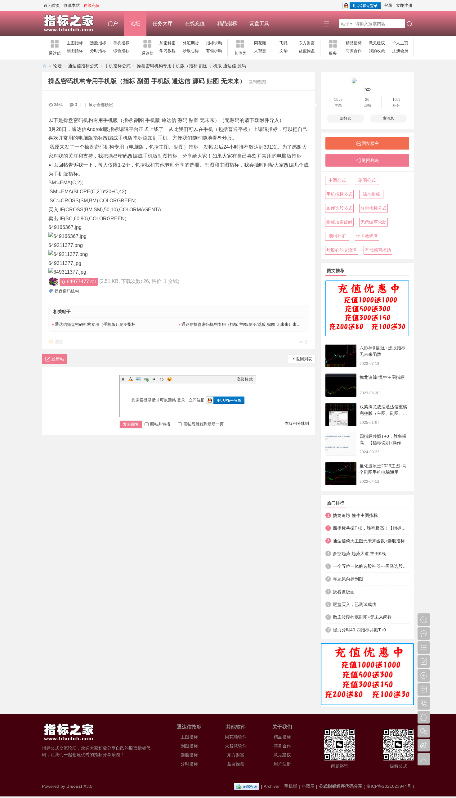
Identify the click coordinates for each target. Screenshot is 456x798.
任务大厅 (162, 23)
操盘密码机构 (67, 291)
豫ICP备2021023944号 (388, 786)
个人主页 (400, 43)
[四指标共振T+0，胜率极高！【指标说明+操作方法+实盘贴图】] (340, 444)
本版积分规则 (297, 423)
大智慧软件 (236, 745)
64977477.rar (81, 281)
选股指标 (98, 43)
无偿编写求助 (373, 222)
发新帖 (57, 358)
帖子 (345, 23)
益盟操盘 (307, 50)
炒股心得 (191, 50)
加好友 (345, 118)
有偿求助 (214, 50)
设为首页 (52, 5)
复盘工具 (259, 23)
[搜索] (409, 24)
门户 (113, 23)
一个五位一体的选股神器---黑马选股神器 (371, 566)
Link (146, 379)
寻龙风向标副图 (348, 578)
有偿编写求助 (378, 250)
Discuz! (74, 786)
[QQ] (246, 786)
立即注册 (404, 5)
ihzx (367, 89)
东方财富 (307, 43)
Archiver (272, 786)
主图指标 (75, 43)
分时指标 (98, 50)
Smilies (169, 379)
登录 (388, 5)
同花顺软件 (236, 736)
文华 (283, 50)
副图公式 (367, 180)
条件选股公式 (339, 208)
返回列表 (304, 358)
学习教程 (167, 50)
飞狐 (283, 43)
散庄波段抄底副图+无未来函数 (362, 617)
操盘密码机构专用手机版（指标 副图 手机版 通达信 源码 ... (194, 65)
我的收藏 (377, 50)
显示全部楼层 (101, 104)
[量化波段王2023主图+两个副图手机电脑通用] (340, 473)
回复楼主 (370, 143)
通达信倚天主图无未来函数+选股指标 (369, 540)
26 (367, 99)
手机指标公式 (118, 65)
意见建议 (377, 43)
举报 (303, 342)
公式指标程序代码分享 (340, 786)
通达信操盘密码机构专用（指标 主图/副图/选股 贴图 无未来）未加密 (243, 324)
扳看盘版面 (344, 591)
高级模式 (245, 379)
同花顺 (260, 43)
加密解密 (167, 43)
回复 (59, 342)
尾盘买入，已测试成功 (354, 604)
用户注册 (282, 763)
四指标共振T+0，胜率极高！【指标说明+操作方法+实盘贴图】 (383, 443)
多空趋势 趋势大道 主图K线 (359, 553)
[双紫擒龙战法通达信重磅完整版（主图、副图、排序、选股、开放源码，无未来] (340, 414)
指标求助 (214, 43)
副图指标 (75, 50)
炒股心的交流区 (341, 250)
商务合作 (354, 50)
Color (130, 379)
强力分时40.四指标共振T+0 (359, 629)
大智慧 (260, 50)
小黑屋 (308, 786)
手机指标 (121, 43)
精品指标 (227, 23)
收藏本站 (72, 5)
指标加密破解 (339, 222)
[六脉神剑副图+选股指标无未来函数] (340, 355)
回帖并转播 (160, 424)
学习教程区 (367, 236)
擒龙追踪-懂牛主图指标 (382, 377)
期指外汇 (337, 236)
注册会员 (400, 50)
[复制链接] (257, 81)
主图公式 (337, 180)
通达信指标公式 (83, 65)
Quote (154, 379)
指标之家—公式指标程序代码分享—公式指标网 (44, 65)
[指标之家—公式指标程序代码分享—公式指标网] (72, 23)
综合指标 (121, 50)
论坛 (135, 23)
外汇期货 (191, 43)
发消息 (388, 118)
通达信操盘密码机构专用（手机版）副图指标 (95, 324)
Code (162, 379)
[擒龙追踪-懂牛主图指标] (340, 385)
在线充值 (195, 23)
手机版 (290, 786)
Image (138, 379)
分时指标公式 (373, 208)
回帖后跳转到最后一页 (203, 424)
